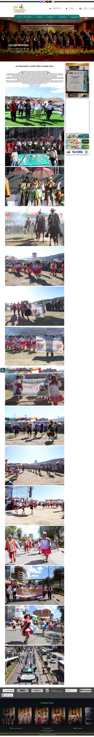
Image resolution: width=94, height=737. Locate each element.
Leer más (18, 54)
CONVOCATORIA (62, 17)
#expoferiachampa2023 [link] (34, 86)
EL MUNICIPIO (39, 17)
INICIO (19, 17)
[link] (34, 84)
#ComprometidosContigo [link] (35, 85)
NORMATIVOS (50, 17)
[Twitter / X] (50, 2)
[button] (77, 64)
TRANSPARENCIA (74, 17)
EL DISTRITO (28, 17)
